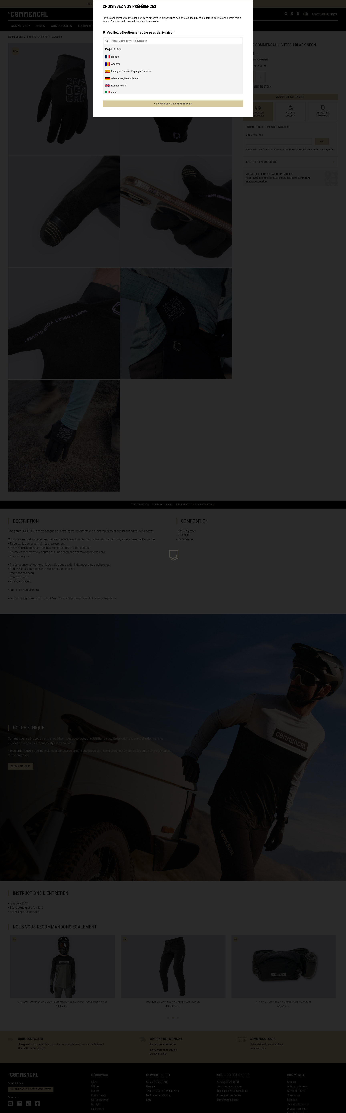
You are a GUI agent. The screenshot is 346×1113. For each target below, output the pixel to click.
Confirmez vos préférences (173, 103)
